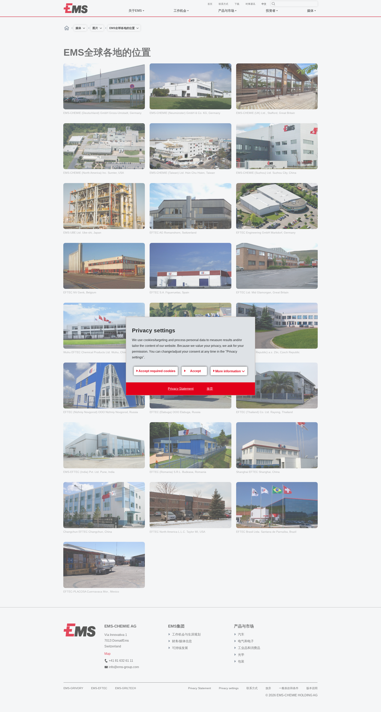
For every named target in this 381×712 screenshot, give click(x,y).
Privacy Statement (180, 388)
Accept (195, 371)
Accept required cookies (157, 371)
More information (228, 371)
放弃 (210, 388)
